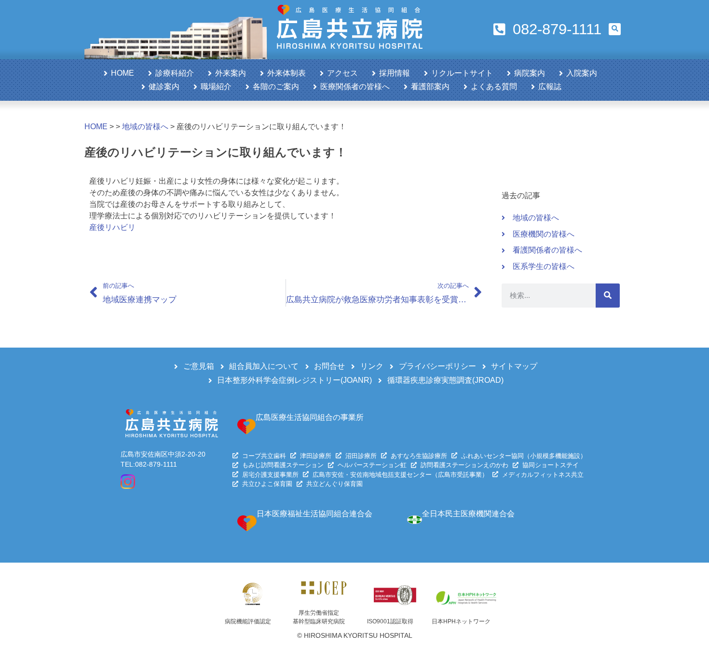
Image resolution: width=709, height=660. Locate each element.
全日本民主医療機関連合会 (468, 514)
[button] (615, 29)
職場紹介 (216, 86)
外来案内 (230, 73)
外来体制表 (286, 73)
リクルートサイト (462, 73)
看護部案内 (430, 86)
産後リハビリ (112, 227)
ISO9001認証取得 (390, 621)
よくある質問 (494, 86)
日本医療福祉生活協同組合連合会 (314, 514)
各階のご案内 (276, 86)
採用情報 (394, 73)
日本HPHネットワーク (461, 621)
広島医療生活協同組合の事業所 (310, 417)
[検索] (608, 295)
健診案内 (164, 86)
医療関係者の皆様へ (355, 86)
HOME (122, 73)
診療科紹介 (174, 73)
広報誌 (549, 86)
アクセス (342, 73)
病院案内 (529, 73)
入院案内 (581, 73)
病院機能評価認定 (248, 621)
